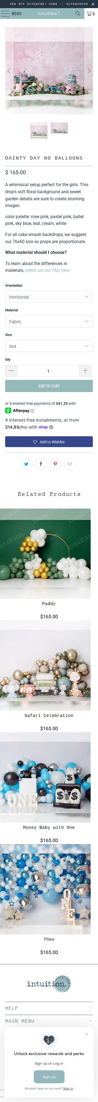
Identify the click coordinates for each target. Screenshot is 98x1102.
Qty (8, 359)
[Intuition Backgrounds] (49, 13)
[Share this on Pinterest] (56, 464)
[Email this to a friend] (70, 464)
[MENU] (2, 13)
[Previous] (9, 70)
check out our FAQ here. (47, 270)
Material (11, 310)
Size (8, 335)
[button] (49, 441)
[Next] (88, 70)
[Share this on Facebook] (41, 464)
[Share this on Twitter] (27, 464)
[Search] (78, 13)
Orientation (13, 285)
